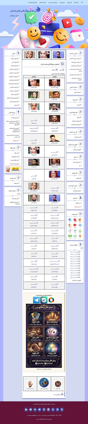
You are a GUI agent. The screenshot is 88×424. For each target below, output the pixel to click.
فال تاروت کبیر (15, 62)
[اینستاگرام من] (48, 410)
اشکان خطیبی (55, 123)
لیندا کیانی (33, 256)
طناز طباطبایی (55, 131)
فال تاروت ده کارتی (14, 90)
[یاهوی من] (62, 410)
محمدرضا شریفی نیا (54, 264)
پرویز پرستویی (34, 241)
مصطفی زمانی (55, 210)
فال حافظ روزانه (15, 156)
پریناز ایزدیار (54, 233)
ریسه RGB (78, 203)
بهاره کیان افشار (33, 131)
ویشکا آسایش (54, 271)
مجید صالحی (54, 256)
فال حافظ (76, 2)
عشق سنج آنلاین (77, 190)
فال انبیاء (79, 105)
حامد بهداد (33, 166)
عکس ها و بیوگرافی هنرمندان (25, 10)
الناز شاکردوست (34, 271)
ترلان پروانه (33, 154)
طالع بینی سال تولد (76, 280)
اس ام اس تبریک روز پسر (75, 74)
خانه (82, 2)
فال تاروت (69, 2)
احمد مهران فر (54, 202)
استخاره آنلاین (42, 2)
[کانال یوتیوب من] (30, 410)
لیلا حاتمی (34, 178)
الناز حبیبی (33, 143)
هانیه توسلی (34, 218)
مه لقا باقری (33, 287)
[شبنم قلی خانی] (29, 55)
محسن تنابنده (54, 166)
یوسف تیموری (54, 248)
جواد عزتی (33, 248)
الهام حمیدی (34, 111)
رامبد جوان (33, 123)
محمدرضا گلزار (54, 225)
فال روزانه (62, 2)
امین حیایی (54, 99)
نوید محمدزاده (54, 190)
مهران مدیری (54, 154)
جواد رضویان (34, 210)
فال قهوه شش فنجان (76, 124)
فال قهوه (79, 117)
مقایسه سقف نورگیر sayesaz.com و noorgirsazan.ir (14, 130)
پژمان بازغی (34, 202)
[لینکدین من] (26, 410)
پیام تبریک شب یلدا (14, 164)
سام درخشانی (54, 143)
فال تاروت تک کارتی (14, 69)
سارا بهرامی (33, 233)
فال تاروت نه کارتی (14, 87)
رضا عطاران (54, 241)
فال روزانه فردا (15, 198)
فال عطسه (16, 183)
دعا (80, 165)
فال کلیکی (78, 178)
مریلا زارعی (54, 279)
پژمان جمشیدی (54, 87)
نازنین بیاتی (33, 279)
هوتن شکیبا (34, 87)
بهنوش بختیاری (33, 225)
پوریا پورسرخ (55, 111)
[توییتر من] (39, 410)
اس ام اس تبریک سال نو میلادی (76, 70)
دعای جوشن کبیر (77, 162)
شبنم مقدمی (34, 99)
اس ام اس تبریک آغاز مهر (75, 58)
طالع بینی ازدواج (77, 149)
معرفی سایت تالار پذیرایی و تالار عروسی (13, 136)
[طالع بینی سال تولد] (75, 265)
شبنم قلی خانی (34, 190)
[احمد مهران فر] (58, 55)
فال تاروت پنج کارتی (14, 80)
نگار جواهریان (54, 178)
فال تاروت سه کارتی (14, 73)
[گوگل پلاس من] (35, 410)
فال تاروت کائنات (15, 65)
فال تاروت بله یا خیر (14, 101)
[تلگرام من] (57, 410)
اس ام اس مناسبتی (53, 2)
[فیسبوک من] (53, 410)
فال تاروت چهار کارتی (14, 76)
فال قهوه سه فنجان (76, 121)
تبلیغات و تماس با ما (32, 2)
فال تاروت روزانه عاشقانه (13, 98)
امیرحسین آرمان (54, 218)
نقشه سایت (39, 419)
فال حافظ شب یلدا (14, 160)
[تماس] (44, 410)
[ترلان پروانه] (44, 55)
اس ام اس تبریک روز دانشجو (77, 79)
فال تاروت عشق (15, 94)
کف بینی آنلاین (77, 137)
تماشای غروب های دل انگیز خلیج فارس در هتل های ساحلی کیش (13, 123)
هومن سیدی (54, 287)
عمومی (54, 394)
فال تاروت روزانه (15, 58)
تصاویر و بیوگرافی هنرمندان (50, 64)
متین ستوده (34, 264)
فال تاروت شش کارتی (14, 83)
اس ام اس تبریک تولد (76, 65)
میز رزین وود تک (15, 117)
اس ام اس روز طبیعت (76, 62)
